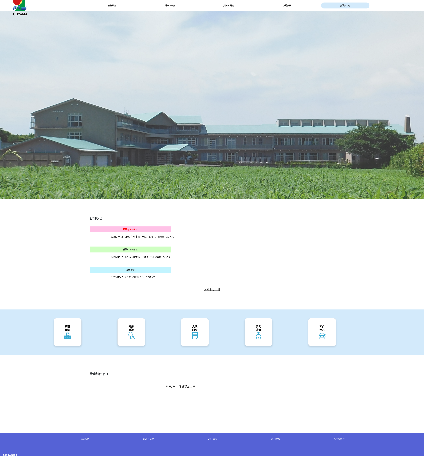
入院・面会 (228, 5)
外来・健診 (170, 5)
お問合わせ (345, 5)
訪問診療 (287, 5)
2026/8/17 (141, 256)
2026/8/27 (133, 277)
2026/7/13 (144, 236)
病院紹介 (112, 5)
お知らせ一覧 (212, 289)
